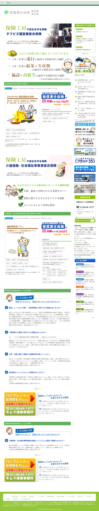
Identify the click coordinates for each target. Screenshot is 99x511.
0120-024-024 (78, 242)
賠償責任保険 (50, 496)
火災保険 (23, 496)
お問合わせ (80, 496)
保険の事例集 (60, 496)
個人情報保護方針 (25, 499)
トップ (7, 496)
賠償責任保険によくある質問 (88, 10)
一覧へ (93, 317)
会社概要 (8, 499)
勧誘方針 (15, 499)
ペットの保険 (40, 496)
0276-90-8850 (88, 246)
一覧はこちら (37, 389)
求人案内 (88, 496)
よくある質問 (70, 496)
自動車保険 (15, 496)
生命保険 (31, 496)
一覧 (94, 74)
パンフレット (8, 139)
